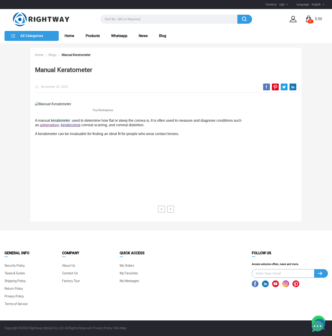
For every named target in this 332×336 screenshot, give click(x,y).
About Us (68, 265)
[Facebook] (266, 87)
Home (69, 35)
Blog (162, 35)
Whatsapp (119, 35)
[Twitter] (284, 87)
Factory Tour (71, 281)
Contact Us (70, 273)
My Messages (129, 281)
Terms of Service (16, 304)
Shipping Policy (15, 281)
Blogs (52, 55)
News (143, 35)
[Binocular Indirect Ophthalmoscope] (170, 209)
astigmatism (49, 125)
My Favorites (129, 273)
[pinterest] (275, 87)
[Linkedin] (293, 87)
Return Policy (14, 288)
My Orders (127, 265)
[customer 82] (161, 209)
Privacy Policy (14, 296)
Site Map (120, 328)
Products (93, 35)
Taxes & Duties (15, 273)
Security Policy (15, 265)
